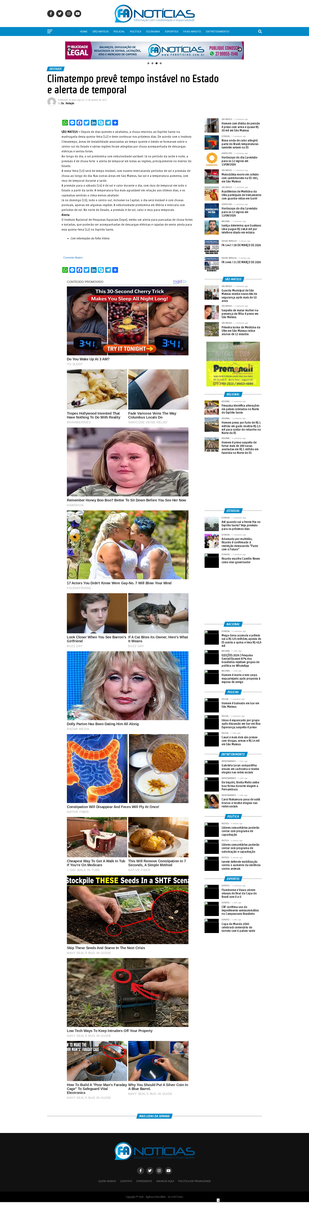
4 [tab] (161, 63)
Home (83, 31)
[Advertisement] (233, 481)
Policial (119, 31)
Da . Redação (67, 103)
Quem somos (107, 1181)
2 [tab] (152, 63)
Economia (153, 31)
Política (135, 31)
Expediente (144, 1181)
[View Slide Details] (154, 50)
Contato (126, 1181)
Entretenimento (217, 31)
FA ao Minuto (192, 31)
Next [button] (239, 49)
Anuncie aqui (165, 1181)
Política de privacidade (194, 1181)
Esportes (171, 31)
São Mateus (100, 31)
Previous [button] (69, 49)
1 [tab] (148, 63)
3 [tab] (157, 63)
